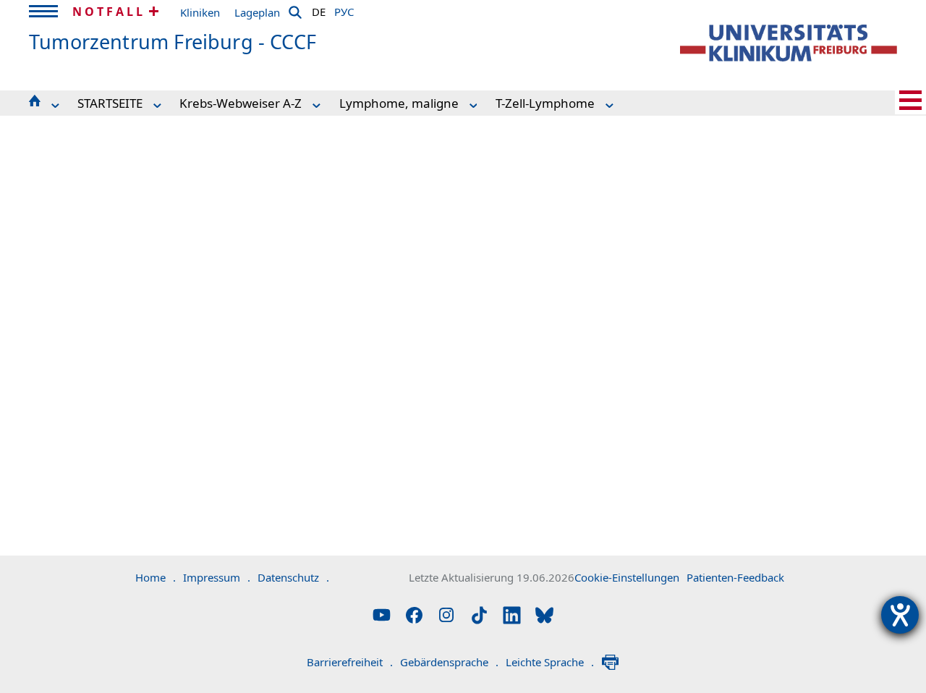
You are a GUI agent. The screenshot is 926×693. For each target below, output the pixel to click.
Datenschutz (293, 577)
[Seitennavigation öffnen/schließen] (910, 100)
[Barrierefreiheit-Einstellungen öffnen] (900, 615)
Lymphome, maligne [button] (399, 103)
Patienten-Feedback (735, 577)
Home (155, 577)
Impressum (216, 577)
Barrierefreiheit (350, 662)
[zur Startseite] (788, 43)
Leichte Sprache (550, 662)
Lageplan (257, 12)
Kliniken (200, 12)
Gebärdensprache (449, 662)
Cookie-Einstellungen (626, 577)
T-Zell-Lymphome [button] (545, 103)
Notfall (108, 12)
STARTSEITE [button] (110, 103)
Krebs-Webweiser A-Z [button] (240, 103)
